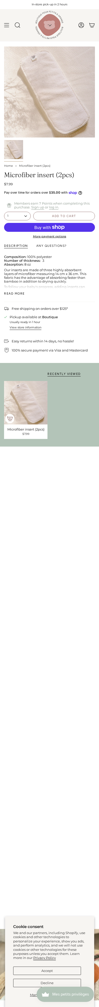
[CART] (92, 25)
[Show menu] (7, 25)
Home (8, 165)
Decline (47, 983)
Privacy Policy (44, 958)
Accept (47, 971)
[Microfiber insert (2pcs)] (25, 402)
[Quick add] (9, 418)
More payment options (49, 236)
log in (53, 207)
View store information (25, 327)
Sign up (37, 207)
